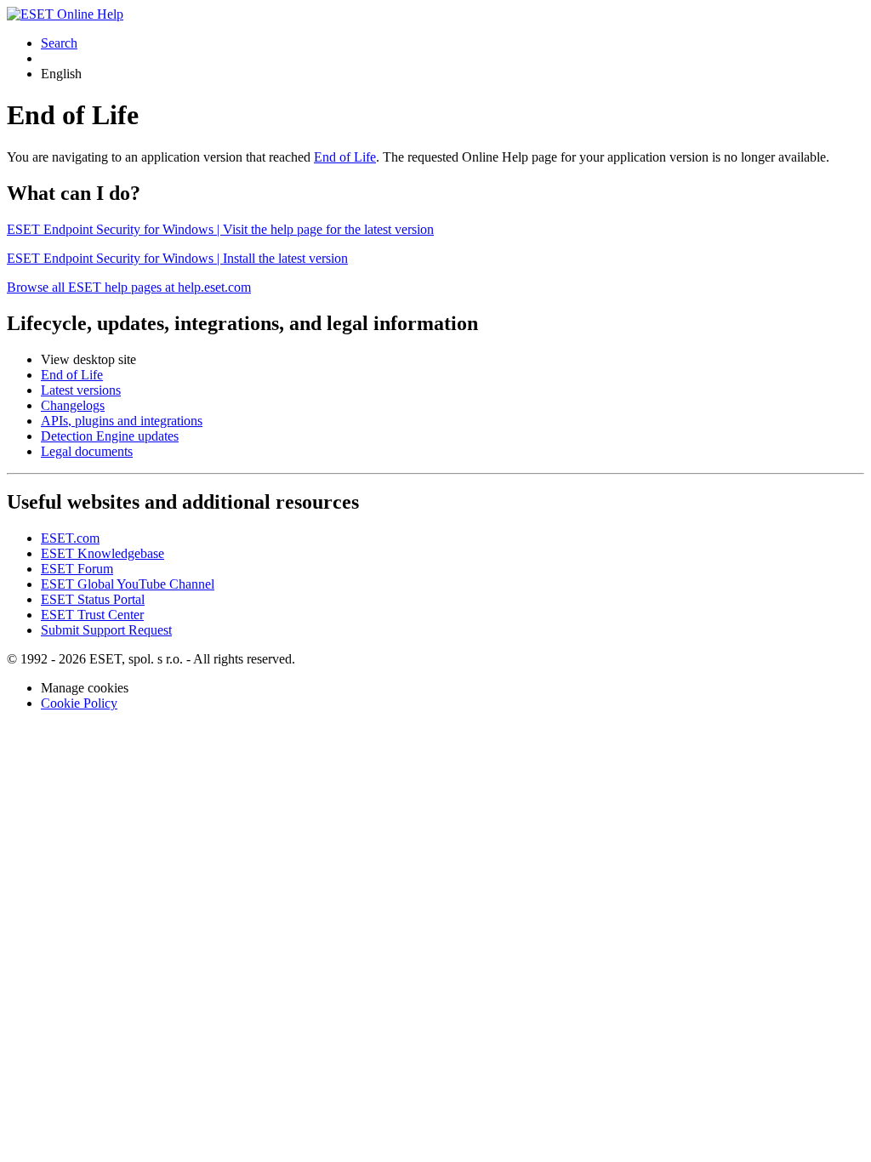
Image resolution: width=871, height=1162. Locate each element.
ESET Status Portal (93, 599)
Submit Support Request (106, 630)
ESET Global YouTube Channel (127, 584)
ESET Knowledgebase (102, 553)
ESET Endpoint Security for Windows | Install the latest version (177, 258)
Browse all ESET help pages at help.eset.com (129, 287)
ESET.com (70, 538)
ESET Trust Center (92, 614)
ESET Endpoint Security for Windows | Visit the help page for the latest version (220, 229)
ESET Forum (77, 568)
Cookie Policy (79, 703)
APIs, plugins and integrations (121, 420)
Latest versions (81, 390)
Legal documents (87, 451)
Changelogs (73, 405)
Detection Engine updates (110, 436)
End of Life (345, 157)
